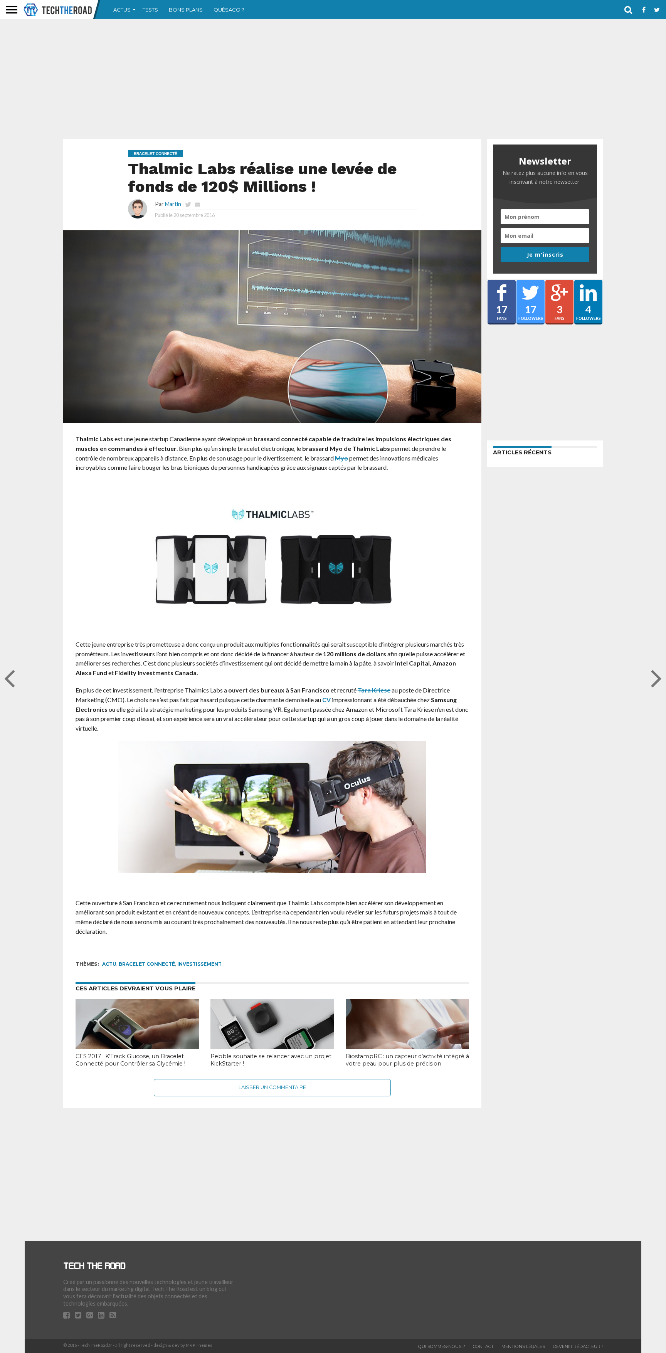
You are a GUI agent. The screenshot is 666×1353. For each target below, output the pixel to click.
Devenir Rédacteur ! (578, 1346)
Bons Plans (186, 10)
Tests (150, 10)
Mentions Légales (523, 1346)
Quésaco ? (229, 10)
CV (326, 699)
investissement (199, 964)
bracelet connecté (147, 964)
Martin (173, 204)
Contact (483, 1346)
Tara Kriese (374, 690)
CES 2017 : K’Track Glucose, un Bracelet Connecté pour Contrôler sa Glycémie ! (130, 1060)
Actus (122, 10)
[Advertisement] (333, 79)
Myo (341, 458)
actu (109, 964)
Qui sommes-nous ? (441, 1346)
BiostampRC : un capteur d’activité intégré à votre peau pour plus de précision (407, 1060)
